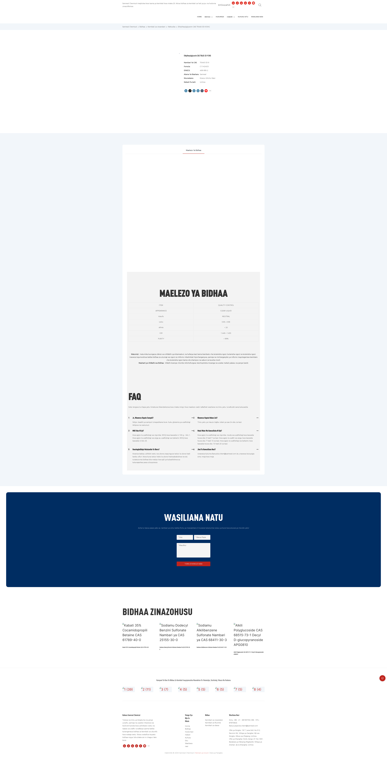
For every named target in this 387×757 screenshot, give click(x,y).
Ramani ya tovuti (202, 753)
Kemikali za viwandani (156, 27)
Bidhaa (142, 27)
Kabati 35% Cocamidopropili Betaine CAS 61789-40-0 (135, 647)
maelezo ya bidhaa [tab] (193, 150)
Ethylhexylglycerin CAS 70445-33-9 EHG (194, 27)
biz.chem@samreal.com (248, 726)
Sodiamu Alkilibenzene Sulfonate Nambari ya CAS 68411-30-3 (212, 647)
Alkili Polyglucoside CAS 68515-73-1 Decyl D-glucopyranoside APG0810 (249, 653)
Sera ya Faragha (216, 753)
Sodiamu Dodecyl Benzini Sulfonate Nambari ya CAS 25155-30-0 (175, 648)
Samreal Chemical (129, 27)
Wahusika (171, 27)
